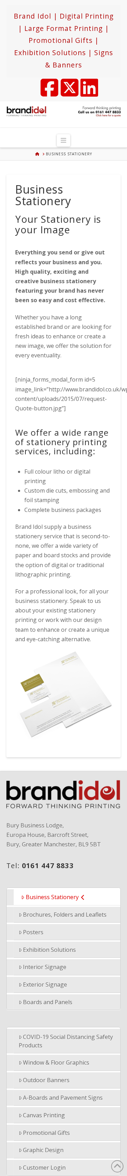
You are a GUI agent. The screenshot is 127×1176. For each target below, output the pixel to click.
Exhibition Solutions (49, 950)
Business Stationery (52, 897)
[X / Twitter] (66, 83)
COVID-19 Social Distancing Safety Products (66, 1041)
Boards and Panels (47, 1002)
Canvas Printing (44, 1115)
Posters (33, 932)
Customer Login (44, 1167)
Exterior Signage (45, 984)
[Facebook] (46, 83)
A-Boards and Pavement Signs (63, 1098)
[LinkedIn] (86, 83)
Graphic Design (43, 1150)
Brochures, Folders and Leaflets (65, 914)
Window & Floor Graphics (56, 1062)
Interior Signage (44, 967)
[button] (64, 140)
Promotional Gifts (46, 1133)
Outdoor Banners (46, 1080)
